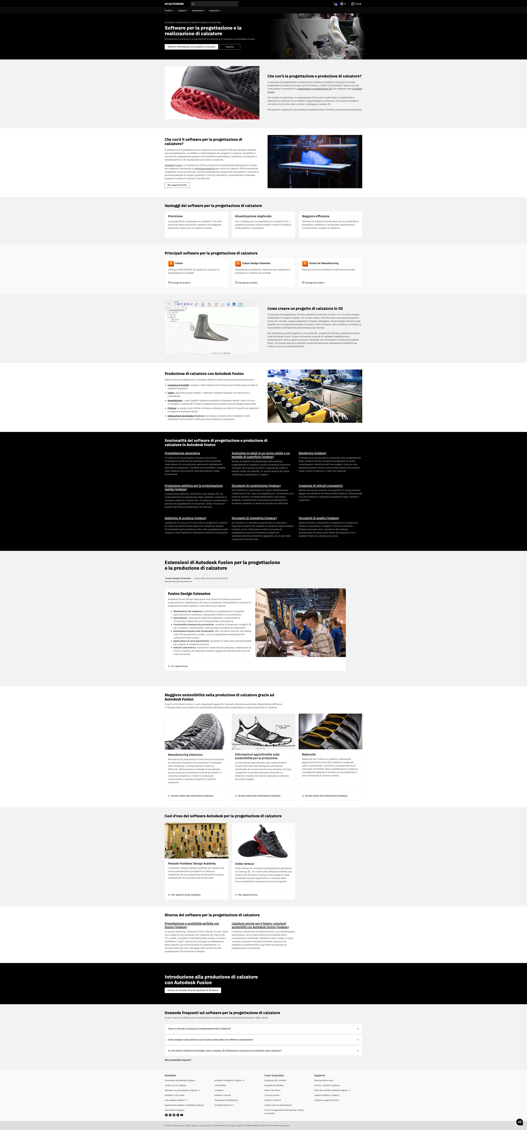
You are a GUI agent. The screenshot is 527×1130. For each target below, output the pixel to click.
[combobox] (214, 4)
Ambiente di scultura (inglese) (185, 518)
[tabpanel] (255, 629)
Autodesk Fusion (173, 165)
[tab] (178, 578)
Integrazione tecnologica (181, 416)
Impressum (284, 1125)
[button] (263, 1029)
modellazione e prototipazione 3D (314, 88)
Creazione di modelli (178, 385)
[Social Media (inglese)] (174, 1115)
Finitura (172, 408)
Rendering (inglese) (312, 453)
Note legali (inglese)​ (235, 1125)
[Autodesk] (174, 4)
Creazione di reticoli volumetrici (321, 486)
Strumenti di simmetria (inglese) (254, 518)
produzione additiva (204, 168)
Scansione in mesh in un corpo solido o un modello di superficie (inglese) (261, 455)
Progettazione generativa (182, 453)
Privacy (167, 1125)
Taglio (171, 392)
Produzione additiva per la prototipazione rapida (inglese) (194, 487)
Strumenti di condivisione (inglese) (256, 486)
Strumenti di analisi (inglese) (319, 518)
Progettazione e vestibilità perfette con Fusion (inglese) (192, 925)
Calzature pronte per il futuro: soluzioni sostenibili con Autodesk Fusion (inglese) (260, 925)
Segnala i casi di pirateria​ (201, 1125)
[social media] (174, 1115)
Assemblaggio (175, 400)
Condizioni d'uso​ (219, 1125)
